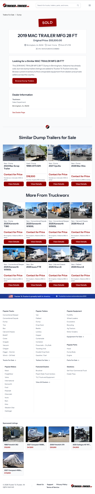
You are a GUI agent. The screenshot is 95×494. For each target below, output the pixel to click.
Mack (7, 371)
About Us (40, 484)
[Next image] (22, 153)
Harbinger (8, 411)
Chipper (6, 349)
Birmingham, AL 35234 (35, 45)
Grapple (6, 342)
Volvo (7, 377)
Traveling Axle (41, 349)
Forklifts (70, 315)
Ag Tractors (71, 328)
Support (50, 484)
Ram (6, 401)
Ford (6, 387)
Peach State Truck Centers (45, 374)
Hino (6, 404)
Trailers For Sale (8, 15)
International (9, 381)
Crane (5, 338)
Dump (19, 15)
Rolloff (5, 335)
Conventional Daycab (10, 318)
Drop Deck (40, 325)
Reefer (38, 328)
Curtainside (40, 338)
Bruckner (39, 371)
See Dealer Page (18, 112)
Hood (69, 349)
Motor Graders (72, 332)
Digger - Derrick (9, 352)
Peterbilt (8, 391)
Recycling (70, 325)
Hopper (38, 335)
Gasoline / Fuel (41, 355)
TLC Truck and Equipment (45, 377)
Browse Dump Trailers (24, 81)
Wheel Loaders (72, 318)
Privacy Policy (61, 484)
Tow (4, 325)
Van (37, 315)
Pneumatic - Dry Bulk (43, 345)
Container (39, 342)
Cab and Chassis (9, 332)
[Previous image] (5, 153)
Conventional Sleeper (10, 315)
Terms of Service (53, 487)
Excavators (71, 322)
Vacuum (6, 345)
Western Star (9, 408)
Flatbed (38, 318)
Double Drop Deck (42, 352)
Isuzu (7, 397)
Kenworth (8, 384)
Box (4, 328)
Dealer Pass (71, 374)
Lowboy (38, 332)
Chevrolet (8, 394)
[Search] (78, 5)
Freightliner (9, 374)
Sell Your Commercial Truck (77, 371)
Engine (69, 355)
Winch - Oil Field (9, 355)
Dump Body (71, 352)
